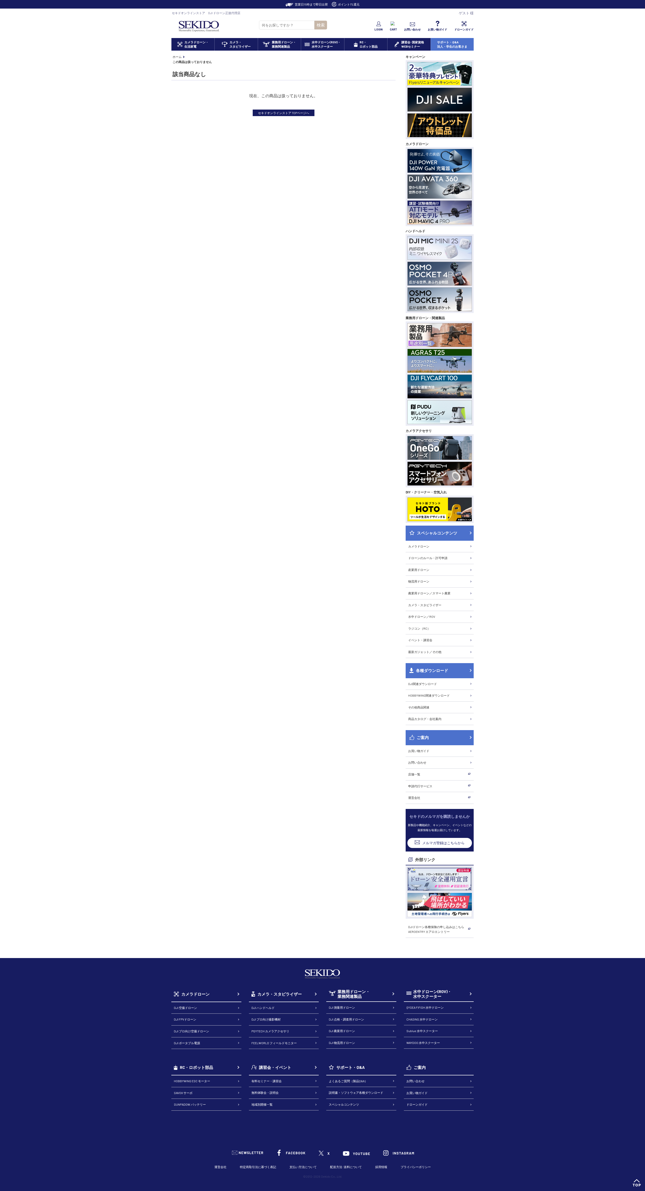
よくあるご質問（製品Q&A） (348, 1081)
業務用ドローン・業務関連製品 (354, 994)
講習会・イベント (275, 1067)
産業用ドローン (418, 569)
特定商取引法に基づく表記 (258, 1167)
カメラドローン (418, 546)
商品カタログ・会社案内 (424, 719)
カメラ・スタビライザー (424, 605)
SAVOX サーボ (183, 1093)
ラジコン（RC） (419, 628)
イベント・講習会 (420, 640)
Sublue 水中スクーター (422, 1031)
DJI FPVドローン (185, 1019)
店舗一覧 (414, 774)
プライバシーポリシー (416, 1167)
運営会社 (414, 797)
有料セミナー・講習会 (266, 1081)
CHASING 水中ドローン (422, 1019)
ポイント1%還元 (349, 4)
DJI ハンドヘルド (263, 1007)
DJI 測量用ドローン (342, 1007)
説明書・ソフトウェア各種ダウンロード (356, 1092)
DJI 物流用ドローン (342, 1042)
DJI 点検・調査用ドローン (346, 1019)
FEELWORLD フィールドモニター (274, 1043)
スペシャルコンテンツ (344, 1104)
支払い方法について (303, 1167)
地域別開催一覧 (262, 1104)
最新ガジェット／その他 (424, 652)
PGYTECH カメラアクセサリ (270, 1031)
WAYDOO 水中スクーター (423, 1042)
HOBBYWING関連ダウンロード (429, 695)
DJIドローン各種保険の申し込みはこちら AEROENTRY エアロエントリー (436, 929)
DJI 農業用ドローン (342, 1031)
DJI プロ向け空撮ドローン (191, 1031)
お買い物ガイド (418, 751)
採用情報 (381, 1167)
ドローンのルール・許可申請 (427, 558)
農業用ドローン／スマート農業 (429, 593)
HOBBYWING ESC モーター (192, 1081)
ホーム (177, 56)
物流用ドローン (418, 581)
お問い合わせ (417, 762)
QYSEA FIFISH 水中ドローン (425, 1007)
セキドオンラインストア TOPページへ (283, 113)
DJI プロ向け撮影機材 (266, 1019)
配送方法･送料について (346, 1167)
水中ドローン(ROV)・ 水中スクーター (432, 994)
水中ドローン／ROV (421, 616)
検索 (321, 24)
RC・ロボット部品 (196, 1067)
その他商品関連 (418, 707)
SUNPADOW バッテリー (190, 1104)
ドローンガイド (417, 1104)
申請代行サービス (420, 786)
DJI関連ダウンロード (422, 684)
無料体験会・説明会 (265, 1092)
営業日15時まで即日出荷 (311, 4)
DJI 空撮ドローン (185, 1007)
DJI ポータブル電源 (187, 1043)
